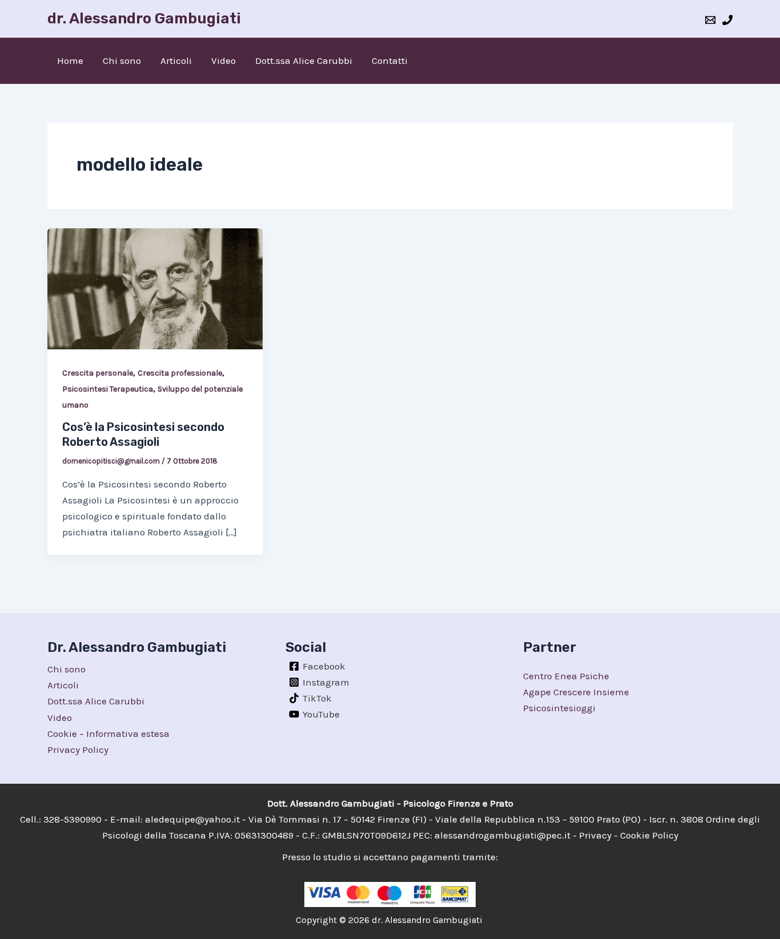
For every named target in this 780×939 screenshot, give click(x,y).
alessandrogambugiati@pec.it (502, 835)
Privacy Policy (77, 749)
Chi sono (122, 60)
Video (223, 60)
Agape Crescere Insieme (576, 692)
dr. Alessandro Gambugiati (144, 18)
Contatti (390, 60)
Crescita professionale (180, 373)
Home (70, 60)
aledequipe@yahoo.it (192, 819)
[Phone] (727, 20)
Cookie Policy (649, 835)
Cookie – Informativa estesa (108, 733)
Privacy (595, 835)
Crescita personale (97, 373)
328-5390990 (72, 819)
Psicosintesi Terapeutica (107, 389)
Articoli (176, 60)
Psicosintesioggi (559, 708)
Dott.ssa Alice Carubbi (303, 60)
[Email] (710, 20)
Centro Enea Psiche (566, 676)
